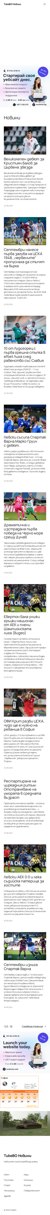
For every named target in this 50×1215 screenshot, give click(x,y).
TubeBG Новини (12, 4)
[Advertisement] (25, 38)
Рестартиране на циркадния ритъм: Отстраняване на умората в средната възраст (22, 789)
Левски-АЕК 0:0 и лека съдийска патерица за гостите (24, 881)
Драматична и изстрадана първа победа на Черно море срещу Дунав (23, 531)
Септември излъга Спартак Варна (21, 967)
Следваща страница (34, 1026)
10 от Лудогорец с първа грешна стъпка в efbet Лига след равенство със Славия (24, 354)
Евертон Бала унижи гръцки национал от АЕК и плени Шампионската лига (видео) (22, 625)
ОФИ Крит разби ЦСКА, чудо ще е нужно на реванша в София (24, 725)
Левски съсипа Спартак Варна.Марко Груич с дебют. (25, 441)
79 (11, 1026)
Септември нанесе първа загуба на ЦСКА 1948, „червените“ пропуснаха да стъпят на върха (24, 258)
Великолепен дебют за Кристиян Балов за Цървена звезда (24, 163)
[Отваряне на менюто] (44, 4)
